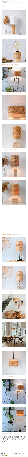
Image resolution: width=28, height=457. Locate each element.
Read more (3, 441)
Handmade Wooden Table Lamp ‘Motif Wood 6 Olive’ (11, 149)
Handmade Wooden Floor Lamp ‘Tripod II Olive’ (10, 404)
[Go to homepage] (5, 2)
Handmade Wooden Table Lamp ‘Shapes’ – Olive (10, 291)
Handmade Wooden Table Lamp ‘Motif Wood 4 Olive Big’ (11, 206)
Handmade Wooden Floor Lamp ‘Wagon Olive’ (10, 433)
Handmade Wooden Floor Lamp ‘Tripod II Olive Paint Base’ (12, 92)
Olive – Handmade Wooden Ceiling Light (9, 348)
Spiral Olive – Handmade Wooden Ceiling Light (10, 319)
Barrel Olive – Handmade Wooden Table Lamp (10, 64)
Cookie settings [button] (3, 455)
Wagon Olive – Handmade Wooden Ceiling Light (10, 376)
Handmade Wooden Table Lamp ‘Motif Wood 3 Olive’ (11, 177)
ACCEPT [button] (7, 455)
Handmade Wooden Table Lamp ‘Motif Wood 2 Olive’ (11, 234)
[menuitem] (25, 2)
